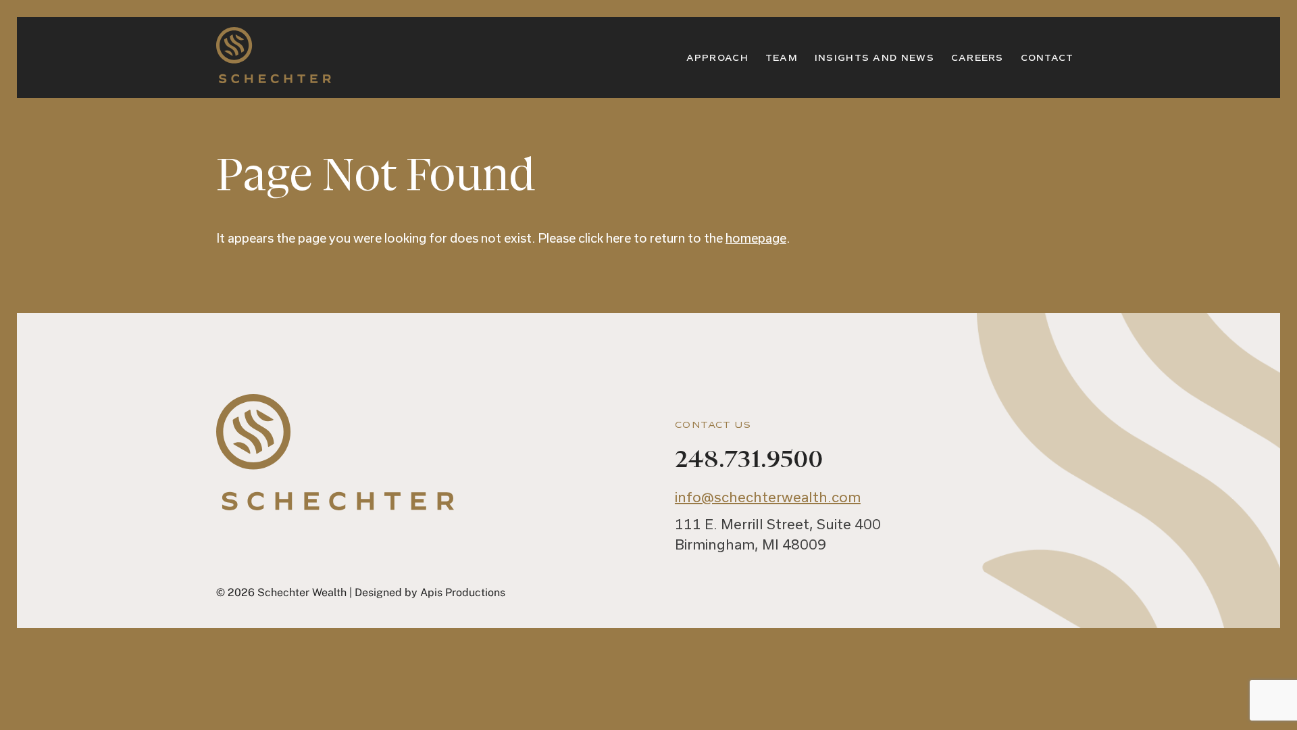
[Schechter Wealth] (273, 75)
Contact (1047, 58)
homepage (756, 237)
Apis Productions (462, 592)
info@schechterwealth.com (768, 497)
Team (781, 58)
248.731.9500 (749, 459)
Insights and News (874, 58)
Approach (717, 58)
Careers (977, 58)
